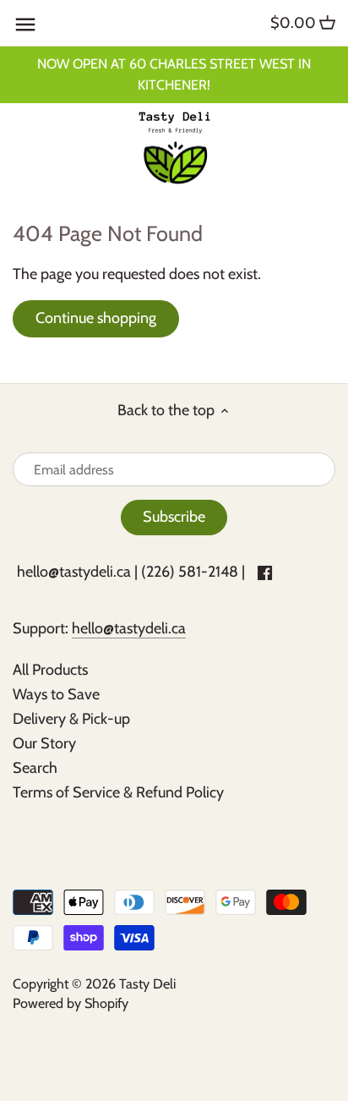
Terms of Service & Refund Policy (118, 792)
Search (35, 768)
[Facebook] (265, 572)
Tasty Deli (147, 983)
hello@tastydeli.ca (74, 571)
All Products (50, 669)
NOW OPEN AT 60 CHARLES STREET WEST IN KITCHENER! (174, 74)
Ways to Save (56, 694)
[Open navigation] (25, 24)
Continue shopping (95, 318)
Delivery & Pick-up (71, 718)
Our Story (44, 743)
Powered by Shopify (70, 1002)
